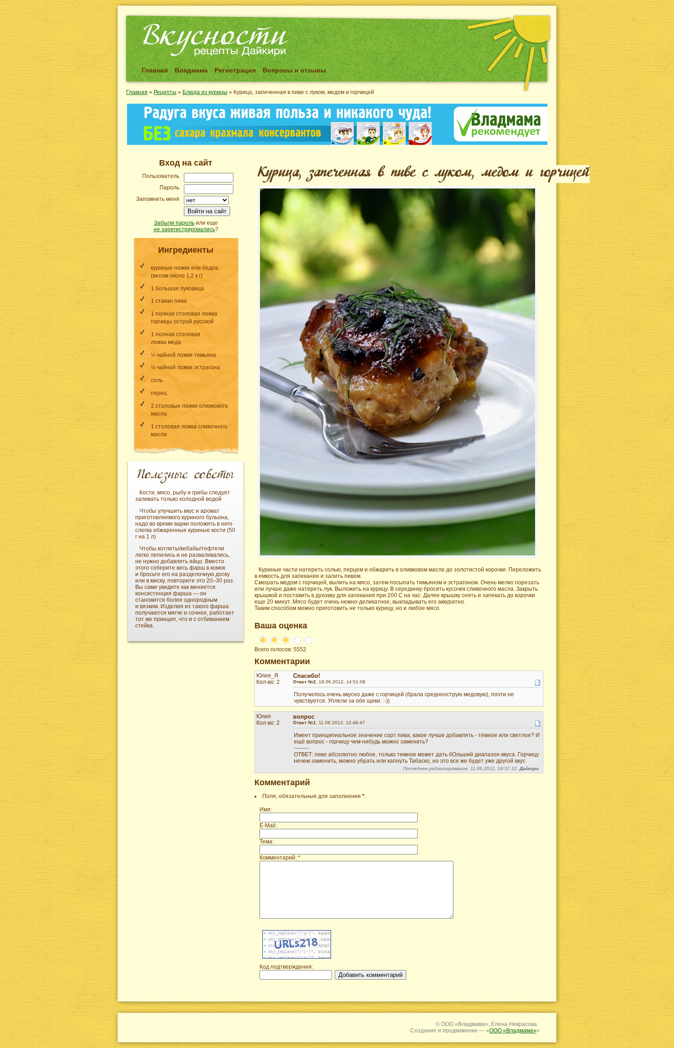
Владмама (191, 70)
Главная (155, 70)
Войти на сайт (207, 211)
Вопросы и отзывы (294, 70)
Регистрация (235, 70)
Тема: (267, 841)
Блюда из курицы (204, 92)
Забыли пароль (174, 223)
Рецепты (165, 92)
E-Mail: (268, 825)
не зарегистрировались (184, 229)
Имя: (266, 809)
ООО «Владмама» (512, 1030)
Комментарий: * (280, 857)
